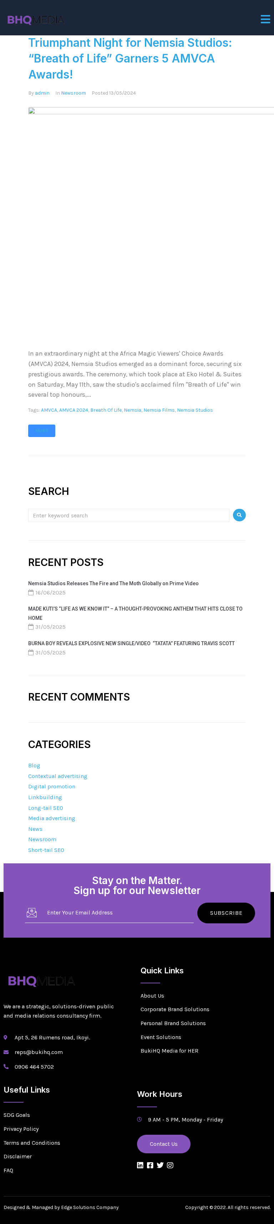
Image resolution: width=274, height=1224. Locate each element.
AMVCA (49, 410)
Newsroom (73, 93)
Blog (34, 765)
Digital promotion (51, 786)
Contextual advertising (57, 776)
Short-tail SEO (46, 850)
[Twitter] (160, 1165)
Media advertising (51, 818)
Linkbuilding (45, 797)
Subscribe (226, 912)
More (41, 430)
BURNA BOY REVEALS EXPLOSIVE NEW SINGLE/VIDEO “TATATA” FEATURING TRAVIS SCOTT (131, 643)
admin (42, 93)
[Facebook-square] (150, 1165)
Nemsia (132, 410)
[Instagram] (170, 1165)
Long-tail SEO (45, 807)
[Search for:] (128, 515)
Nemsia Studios (195, 410)
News (35, 829)
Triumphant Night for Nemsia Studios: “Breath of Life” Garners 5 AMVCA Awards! (130, 59)
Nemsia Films (159, 410)
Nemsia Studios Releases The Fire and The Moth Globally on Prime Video (113, 583)
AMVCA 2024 (73, 410)
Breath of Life (106, 410)
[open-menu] (265, 19)
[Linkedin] (140, 1165)
